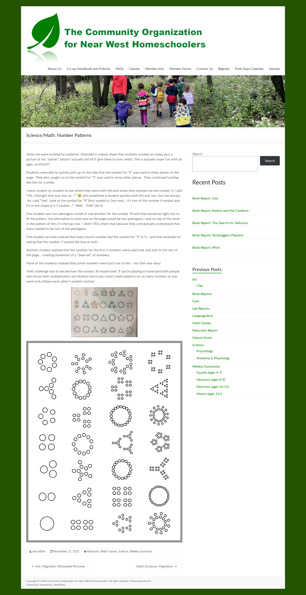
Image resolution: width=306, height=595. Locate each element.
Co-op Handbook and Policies (88, 69)
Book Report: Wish (206, 247)
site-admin (39, 551)
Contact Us (204, 69)
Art (194, 279)
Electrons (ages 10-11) (213, 386)
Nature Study (202, 337)
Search (197, 154)
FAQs (120, 69)
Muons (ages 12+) (209, 394)
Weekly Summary (141, 551)
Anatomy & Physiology (213, 358)
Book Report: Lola (205, 198)
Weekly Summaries (206, 366)
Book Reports (202, 294)
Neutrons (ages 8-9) (211, 379)
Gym (195, 301)
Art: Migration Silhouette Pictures (58, 566)
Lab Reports (201, 308)
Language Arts (202, 316)
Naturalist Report (205, 330)
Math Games (109, 551)
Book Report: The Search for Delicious (220, 223)
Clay (200, 285)
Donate (274, 69)
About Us (55, 69)
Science (123, 551)
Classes (134, 69)
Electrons (93, 551)
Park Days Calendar (249, 69)
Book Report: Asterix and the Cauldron (220, 210)
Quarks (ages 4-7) (209, 372)
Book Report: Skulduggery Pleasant (217, 235)
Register (224, 69)
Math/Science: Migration (156, 566)
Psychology (205, 351)
